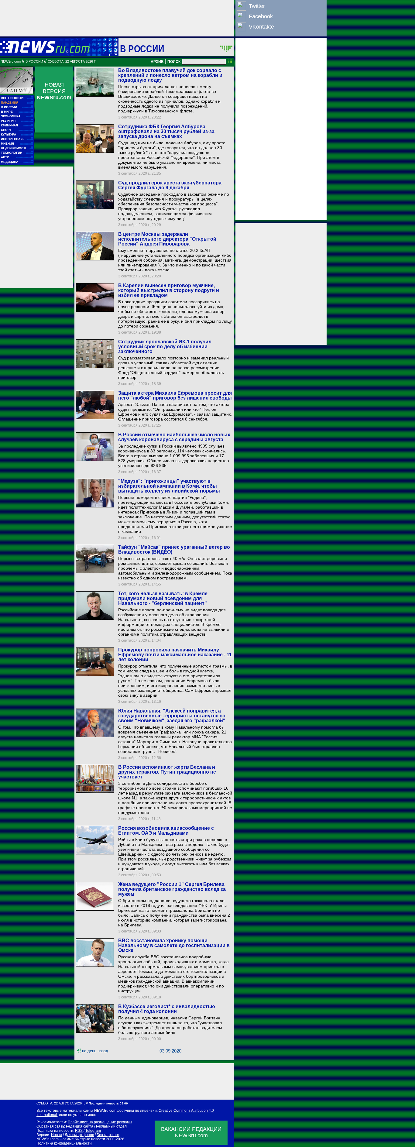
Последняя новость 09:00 (108, 1103)
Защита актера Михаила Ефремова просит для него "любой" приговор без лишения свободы (175, 395)
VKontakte (261, 27)
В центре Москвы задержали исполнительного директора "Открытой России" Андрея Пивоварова (167, 239)
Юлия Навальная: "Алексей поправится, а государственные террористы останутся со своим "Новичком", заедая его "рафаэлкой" (171, 715)
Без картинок (108, 1135)
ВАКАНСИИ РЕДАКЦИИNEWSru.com (191, 1132)
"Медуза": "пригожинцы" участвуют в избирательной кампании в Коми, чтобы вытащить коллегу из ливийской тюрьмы (169, 486)
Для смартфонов (79, 1135)
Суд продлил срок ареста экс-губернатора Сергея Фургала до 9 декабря (169, 185)
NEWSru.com (11, 61)
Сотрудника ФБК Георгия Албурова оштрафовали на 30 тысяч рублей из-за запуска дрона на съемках (166, 131)
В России (142, 48)
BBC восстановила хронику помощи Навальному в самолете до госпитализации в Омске (174, 945)
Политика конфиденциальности (64, 1143)
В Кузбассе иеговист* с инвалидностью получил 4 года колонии (166, 1009)
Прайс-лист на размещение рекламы (100, 1122)
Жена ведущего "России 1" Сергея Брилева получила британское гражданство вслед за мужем (172, 889)
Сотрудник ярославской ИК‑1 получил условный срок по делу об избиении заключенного (164, 346)
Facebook (261, 16)
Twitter (257, 6)
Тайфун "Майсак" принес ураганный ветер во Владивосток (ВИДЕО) (174, 549)
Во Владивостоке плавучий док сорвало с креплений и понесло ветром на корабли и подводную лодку (170, 75)
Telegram (93, 1130)
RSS (79, 1130)
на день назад (95, 1051)
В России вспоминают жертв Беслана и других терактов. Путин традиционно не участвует (167, 771)
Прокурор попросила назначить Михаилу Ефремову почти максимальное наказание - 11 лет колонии (175, 654)
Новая (56, 1135)
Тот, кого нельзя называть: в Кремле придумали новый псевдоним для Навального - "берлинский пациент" (163, 598)
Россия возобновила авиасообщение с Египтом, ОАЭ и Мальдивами (166, 831)
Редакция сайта (79, 1126)
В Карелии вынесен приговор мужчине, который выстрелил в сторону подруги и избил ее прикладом (168, 290)
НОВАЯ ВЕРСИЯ (54, 91)
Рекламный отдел (111, 1126)
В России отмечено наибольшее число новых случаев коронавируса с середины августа (174, 437)
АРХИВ (157, 62)
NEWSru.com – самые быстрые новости (70, 1139)
